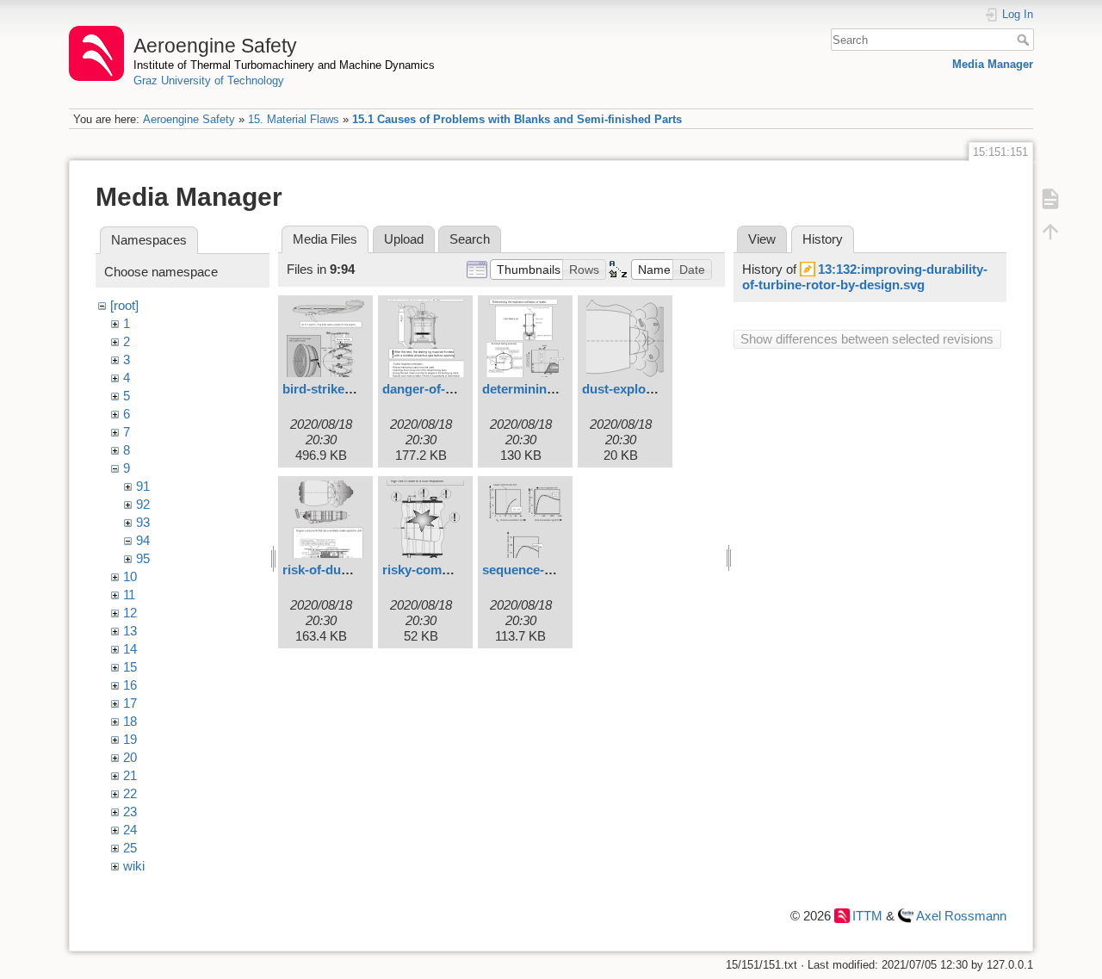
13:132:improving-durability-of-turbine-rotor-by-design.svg (864, 277)
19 (130, 739)
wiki (134, 865)
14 (130, 648)
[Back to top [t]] (1050, 230)
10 (130, 576)
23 (130, 811)
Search (1025, 40)
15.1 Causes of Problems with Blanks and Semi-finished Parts (517, 119)
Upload (404, 239)
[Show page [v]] (1050, 198)
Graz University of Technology (208, 80)
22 (130, 793)
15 (130, 667)
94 (143, 540)
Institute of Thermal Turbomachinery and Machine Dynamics (284, 65)
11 (129, 594)
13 (130, 630)
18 (130, 721)
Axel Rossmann (961, 915)
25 (130, 847)
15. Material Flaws (293, 119)
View (762, 239)
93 (143, 522)
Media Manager (992, 64)
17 (130, 703)
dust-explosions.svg (642, 388)
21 (130, 775)
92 (143, 504)
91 (143, 486)
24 (130, 829)
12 (130, 612)
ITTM (867, 915)
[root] (124, 305)
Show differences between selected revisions (867, 338)
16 (130, 685)
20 (130, 757)
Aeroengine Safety (189, 119)
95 (143, 558)
